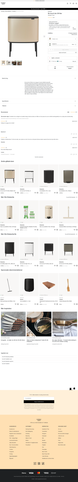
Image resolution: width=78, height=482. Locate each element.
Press (59, 440)
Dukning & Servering (30, 429)
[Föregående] (2, 36)
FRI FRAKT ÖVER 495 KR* (40, 0)
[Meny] (76, 3)
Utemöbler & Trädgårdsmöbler (32, 442)
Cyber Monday (45, 456)
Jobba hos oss (61, 435)
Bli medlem (74, 28)
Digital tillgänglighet (13, 456)
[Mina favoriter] (70, 3)
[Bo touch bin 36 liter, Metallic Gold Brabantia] (23, 36)
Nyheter (43, 440)
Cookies (11, 449)
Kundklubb (11, 435)
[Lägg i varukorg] (18, 192)
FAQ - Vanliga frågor (13, 438)
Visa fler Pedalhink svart (7, 359)
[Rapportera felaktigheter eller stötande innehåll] (76, 134)
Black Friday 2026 (45, 453)
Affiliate (59, 438)
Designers (44, 433)
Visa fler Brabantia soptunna (7, 361)
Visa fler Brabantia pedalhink (7, 356)
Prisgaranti (11, 451)
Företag (11, 453)
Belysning (28, 435)
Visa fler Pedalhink (5, 363)
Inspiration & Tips (45, 429)
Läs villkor (39, 409)
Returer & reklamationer (14, 431)
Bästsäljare (44, 442)
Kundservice (12, 429)
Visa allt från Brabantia (70, 197)
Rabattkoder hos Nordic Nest (48, 458)
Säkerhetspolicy (12, 447)
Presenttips (44, 449)
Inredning (2, 11)
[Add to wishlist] (16, 193)
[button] (51, 17)
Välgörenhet (60, 442)
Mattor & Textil (28, 438)
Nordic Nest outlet (61, 444)
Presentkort (28, 444)
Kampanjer (44, 435)
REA (43, 438)
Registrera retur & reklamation (15, 433)
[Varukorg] (73, 3)
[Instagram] (39, 463)
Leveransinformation (13, 440)
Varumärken (44, 431)
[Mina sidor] (67, 3)
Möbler (27, 440)
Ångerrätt (11, 458)
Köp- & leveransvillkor (13, 444)
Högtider (44, 444)
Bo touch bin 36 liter (20, 11)
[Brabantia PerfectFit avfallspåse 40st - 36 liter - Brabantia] (50, 44)
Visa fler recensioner (39, 157)
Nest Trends (44, 451)
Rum (43, 447)
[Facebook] (35, 463)
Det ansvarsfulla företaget (63, 433)
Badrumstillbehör (8, 11)
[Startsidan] (3, 3)
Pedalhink (14, 11)
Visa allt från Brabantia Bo (70, 234)
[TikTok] (43, 463)
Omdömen (60, 431)
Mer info (74, 61)
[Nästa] (44, 36)
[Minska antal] (49, 49)
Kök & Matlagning (29, 431)
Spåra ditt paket (12, 442)
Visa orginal (12, 154)
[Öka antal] (52, 49)
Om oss (59, 429)
